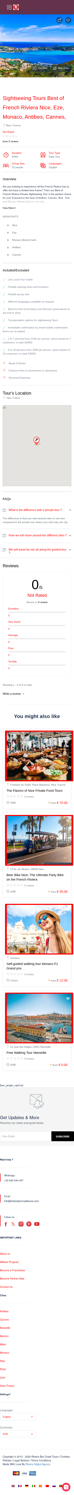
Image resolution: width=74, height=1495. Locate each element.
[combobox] (18, 1416)
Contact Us (6, 1287)
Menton (4, 1336)
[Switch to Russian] (54, 1486)
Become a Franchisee (12, 1270)
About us (5, 1253)
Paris (3, 1369)
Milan (3, 1344)
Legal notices (21, 1460)
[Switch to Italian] (33, 1486)
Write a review (12, 693)
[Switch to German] (26, 1486)
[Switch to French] (20, 1486)
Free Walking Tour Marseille (26, 1053)
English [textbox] (7, 1416)
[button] (37, 441)
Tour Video (42, 68)
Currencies (6, 1427)
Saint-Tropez (7, 1385)
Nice (2, 1361)
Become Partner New (12, 1278)
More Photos (63, 68)
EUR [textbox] (5, 1434)
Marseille (5, 1328)
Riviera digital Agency (38, 1464)
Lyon (2, 1377)
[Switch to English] (13, 1486)
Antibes (4, 1311)
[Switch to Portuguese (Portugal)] (60, 1486)
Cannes (4, 1319)
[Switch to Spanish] (40, 1486)
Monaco (4, 1352)
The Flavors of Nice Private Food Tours (34, 790)
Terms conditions (41, 1460)
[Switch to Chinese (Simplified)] (47, 1486)
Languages (6, 1410)
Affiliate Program (9, 1262)
